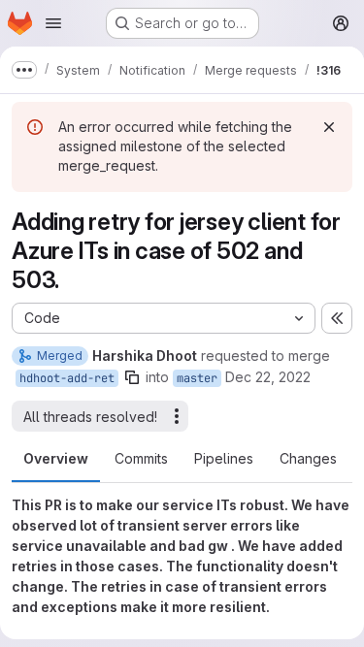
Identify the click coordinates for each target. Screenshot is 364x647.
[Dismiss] (329, 127)
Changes (308, 458)
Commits (141, 458)
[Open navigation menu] (53, 23)
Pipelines (223, 458)
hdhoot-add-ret (67, 378)
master (197, 378)
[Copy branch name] (132, 377)
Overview (55, 458)
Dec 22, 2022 (268, 377)
